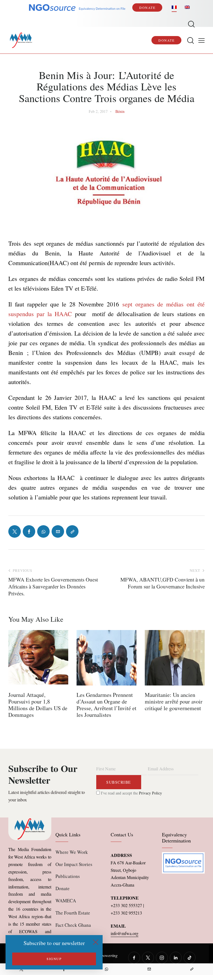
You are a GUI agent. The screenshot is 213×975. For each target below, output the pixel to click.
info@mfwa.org (124, 933)
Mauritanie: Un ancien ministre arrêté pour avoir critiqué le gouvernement (173, 702)
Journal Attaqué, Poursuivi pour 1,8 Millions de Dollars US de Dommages (37, 705)
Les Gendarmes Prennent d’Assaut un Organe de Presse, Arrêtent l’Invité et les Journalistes (106, 705)
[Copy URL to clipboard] (191, 969)
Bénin (120, 111)
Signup (54, 958)
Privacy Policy (150, 793)
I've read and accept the (131, 793)
